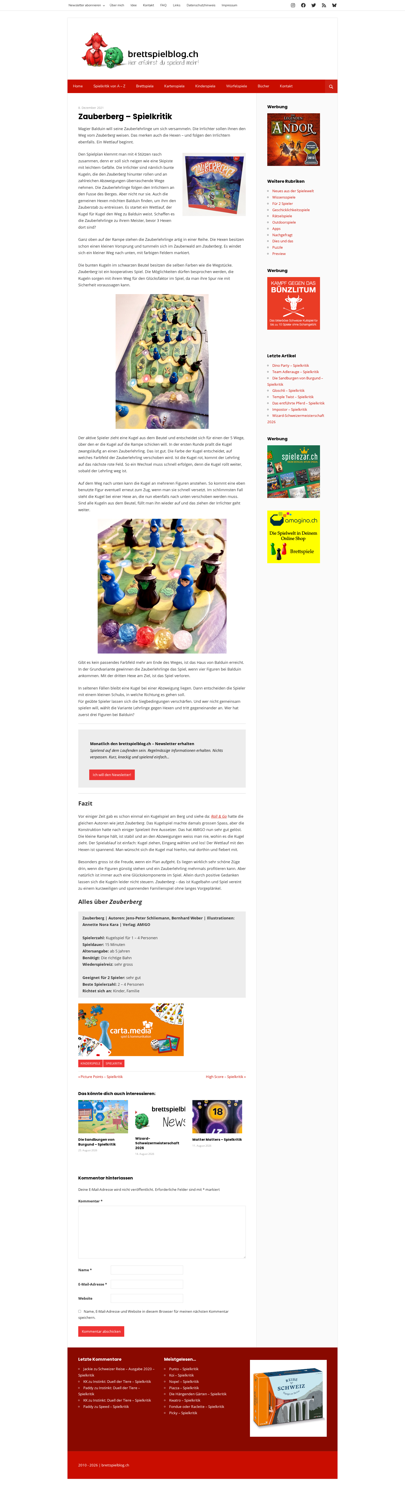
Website (85, 1298)
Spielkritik (114, 1063)
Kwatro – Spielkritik (184, 1400)
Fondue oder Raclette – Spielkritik (196, 1406)
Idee (134, 5)
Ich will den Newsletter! (112, 774)
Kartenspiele (174, 86)
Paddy (88, 1387)
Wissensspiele (284, 197)
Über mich (117, 5)
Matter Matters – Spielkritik (217, 1139)
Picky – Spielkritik (183, 1412)
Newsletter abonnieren (85, 5)
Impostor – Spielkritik (289, 409)
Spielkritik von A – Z (109, 86)
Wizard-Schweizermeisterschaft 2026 (157, 1143)
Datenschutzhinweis (201, 5)
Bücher (263, 86)
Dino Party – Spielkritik (290, 365)
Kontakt (148, 5)
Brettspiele (145, 86)
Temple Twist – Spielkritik (293, 396)
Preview (279, 253)
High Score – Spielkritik (224, 1076)
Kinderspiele (205, 86)
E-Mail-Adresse (92, 1284)
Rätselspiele (282, 215)
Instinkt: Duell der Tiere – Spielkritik (122, 1381)
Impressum (229, 5)
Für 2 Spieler (282, 203)
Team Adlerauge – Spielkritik (295, 371)
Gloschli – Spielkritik (288, 390)
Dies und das (282, 241)
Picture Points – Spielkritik (101, 1076)
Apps (276, 228)
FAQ (163, 5)
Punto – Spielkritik (183, 1368)
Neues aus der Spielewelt (293, 190)
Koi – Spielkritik (181, 1375)
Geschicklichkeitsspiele (291, 209)
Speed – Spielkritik (114, 1406)
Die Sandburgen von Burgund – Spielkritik (97, 1142)
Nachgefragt (282, 234)
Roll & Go (219, 816)
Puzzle (277, 247)
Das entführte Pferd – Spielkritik (298, 403)
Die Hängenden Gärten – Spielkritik (198, 1393)
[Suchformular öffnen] (331, 86)
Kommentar (90, 1201)
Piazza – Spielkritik (184, 1387)
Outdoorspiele (284, 222)
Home (78, 86)
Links (176, 5)
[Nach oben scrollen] (398, 1479)
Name (85, 1269)
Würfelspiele (236, 86)
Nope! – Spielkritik (184, 1381)
